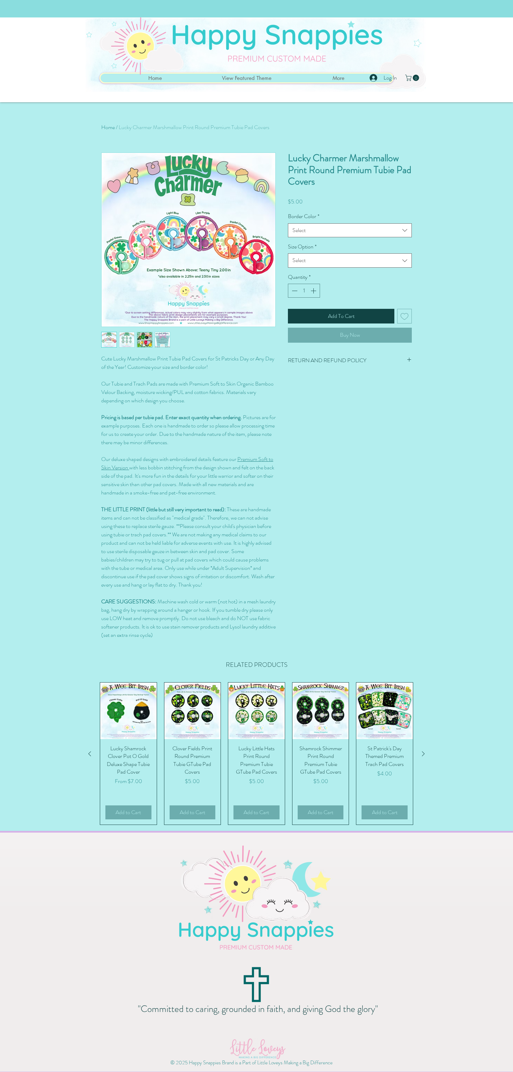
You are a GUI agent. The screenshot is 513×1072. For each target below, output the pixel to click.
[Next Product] (423, 754)
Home (108, 127)
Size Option (302, 247)
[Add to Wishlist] (404, 316)
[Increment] (314, 290)
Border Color (303, 216)
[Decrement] (294, 290)
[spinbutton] (304, 290)
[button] (413, 78)
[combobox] (350, 230)
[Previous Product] (90, 754)
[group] (257, 753)
